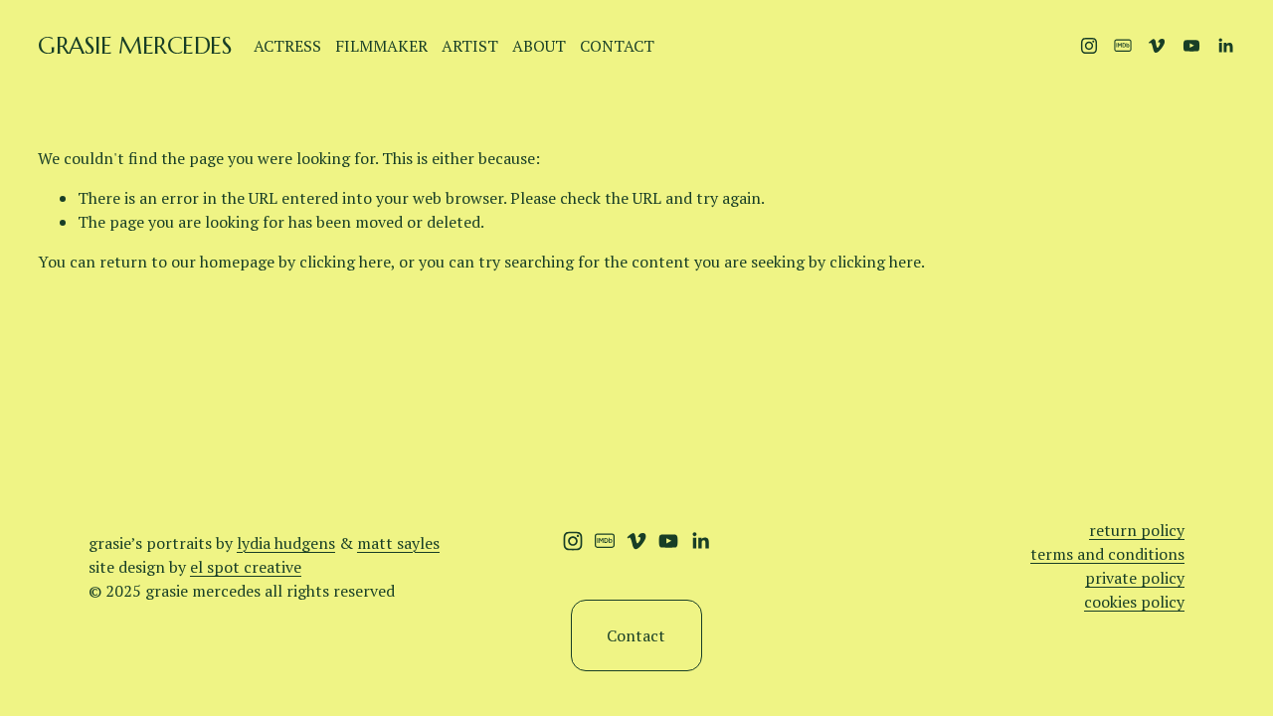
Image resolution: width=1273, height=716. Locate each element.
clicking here (345, 261)
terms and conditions (1107, 554)
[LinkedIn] (1225, 46)
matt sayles (398, 543)
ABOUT (539, 46)
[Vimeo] (1157, 46)
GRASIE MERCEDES (135, 46)
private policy (1134, 578)
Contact (636, 635)
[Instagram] (1089, 46)
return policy (1136, 530)
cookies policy (1134, 602)
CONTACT (617, 46)
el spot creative (245, 567)
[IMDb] (1123, 46)
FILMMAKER (381, 46)
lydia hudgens (286, 543)
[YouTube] (1191, 46)
